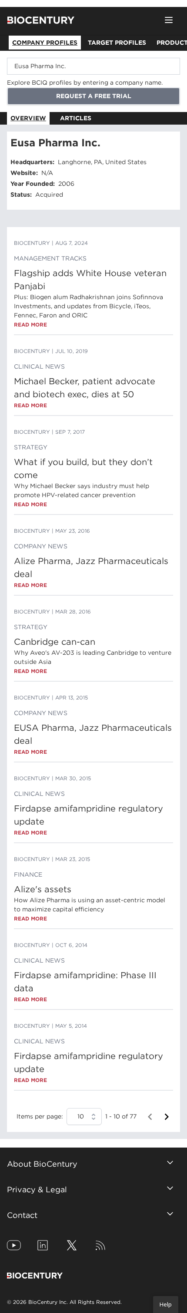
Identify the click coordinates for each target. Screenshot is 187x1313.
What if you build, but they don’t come (83, 468)
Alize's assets (42, 889)
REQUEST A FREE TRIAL (93, 95)
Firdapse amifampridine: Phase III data (85, 981)
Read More (30, 324)
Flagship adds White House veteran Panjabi (90, 279)
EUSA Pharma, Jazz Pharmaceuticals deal (93, 734)
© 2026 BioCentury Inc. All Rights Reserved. (64, 1302)
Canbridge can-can (54, 642)
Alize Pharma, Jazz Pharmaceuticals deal (91, 567)
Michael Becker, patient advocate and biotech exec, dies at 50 (84, 387)
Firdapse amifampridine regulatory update (88, 815)
